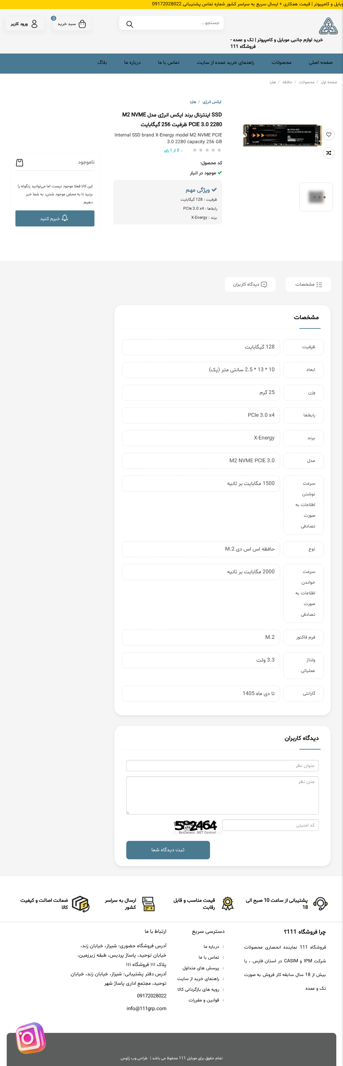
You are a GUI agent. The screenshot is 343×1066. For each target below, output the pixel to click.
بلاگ (102, 62)
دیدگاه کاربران (247, 284)
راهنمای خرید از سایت (198, 979)
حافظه (289, 82)
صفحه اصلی (321, 62)
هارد (274, 82)
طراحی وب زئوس (134, 1058)
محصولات (281, 62)
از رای (171, 150)
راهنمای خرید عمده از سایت (225, 62)
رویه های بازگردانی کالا (199, 989)
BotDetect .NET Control (197, 832)
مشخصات (305, 284)
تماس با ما (169, 62)
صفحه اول (329, 82)
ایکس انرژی (212, 102)
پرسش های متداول (201, 968)
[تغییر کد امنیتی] (186, 828)
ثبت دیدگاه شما (168, 850)
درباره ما (132, 62)
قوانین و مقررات (204, 1000)
